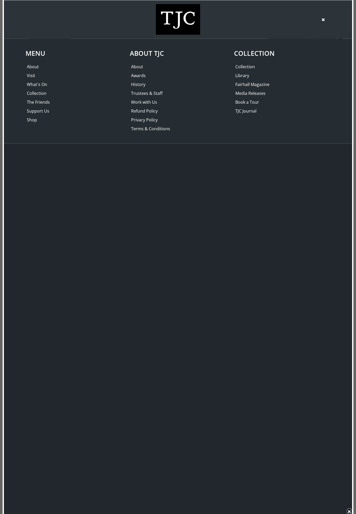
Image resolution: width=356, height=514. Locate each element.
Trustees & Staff (147, 93)
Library (242, 75)
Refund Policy (144, 111)
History (138, 84)
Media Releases (250, 93)
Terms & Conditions (150, 129)
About (33, 67)
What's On (37, 84)
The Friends (38, 102)
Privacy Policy (144, 120)
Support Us (38, 111)
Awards (138, 75)
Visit (31, 75)
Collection (36, 93)
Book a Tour (247, 102)
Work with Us (144, 102)
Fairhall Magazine (252, 84)
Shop (32, 120)
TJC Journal (245, 111)
